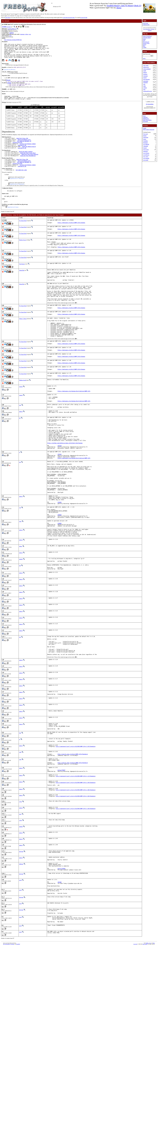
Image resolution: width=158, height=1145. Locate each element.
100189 (59, 882)
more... (144, 58)
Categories (145, 117)
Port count (145, 134)
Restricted (145, 142)
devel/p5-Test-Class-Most (28, 153)
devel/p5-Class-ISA (22, 138)
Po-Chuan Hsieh (22, 220)
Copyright (135, 944)
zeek (144, 84)
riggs (20, 521)
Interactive (145, 151)
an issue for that (83, 17)
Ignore (144, 139)
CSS (150, 943)
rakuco (20, 546)
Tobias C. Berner (23, 318)
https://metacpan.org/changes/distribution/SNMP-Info (74, 391)
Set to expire (146, 149)
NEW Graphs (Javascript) (148, 129)
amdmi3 (21, 559)
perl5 (10, 35)
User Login (145, 23)
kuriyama (21, 851)
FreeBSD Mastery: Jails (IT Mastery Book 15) (124, 5)
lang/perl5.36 (22, 145)
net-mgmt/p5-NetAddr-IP (24, 141)
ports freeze (7, 17)
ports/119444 (61, 868)
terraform (145, 74)
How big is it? (146, 41)
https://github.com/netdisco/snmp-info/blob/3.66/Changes (65, 443)
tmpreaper (22, 34)
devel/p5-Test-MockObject (28, 155)
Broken (144, 135)
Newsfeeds (145, 121)
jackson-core (146, 67)
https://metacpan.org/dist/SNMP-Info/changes (71, 222)
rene (20, 405)
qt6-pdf (144, 77)
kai (19, 418)
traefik (144, 70)
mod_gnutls (145, 65)
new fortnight (146, 158)
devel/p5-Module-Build (29, 146)
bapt (20, 733)
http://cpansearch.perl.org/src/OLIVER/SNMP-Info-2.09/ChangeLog (75, 782)
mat (20, 462)
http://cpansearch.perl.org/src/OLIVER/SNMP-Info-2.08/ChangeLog (75, 790)
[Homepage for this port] (3, 61)
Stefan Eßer (21, 270)
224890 (59, 523)
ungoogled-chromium (145, 81)
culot (20, 752)
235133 (59, 454)
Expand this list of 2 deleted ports (17, 184)
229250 (59, 502)
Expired (145, 148)
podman (145, 87)
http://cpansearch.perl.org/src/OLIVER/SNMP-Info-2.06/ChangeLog (75, 796)
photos (118, 8)
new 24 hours (146, 153)
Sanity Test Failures (147, 120)
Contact (144, 47)
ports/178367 (61, 770)
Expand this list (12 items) (12, 207)
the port (8, 80)
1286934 (11, 33)
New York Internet (146, 29)
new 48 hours (146, 154)
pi (19, 452)
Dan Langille (145, 944)
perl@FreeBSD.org (12, 28)
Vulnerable (145, 146)
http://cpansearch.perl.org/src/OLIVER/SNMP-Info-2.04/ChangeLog (75, 808)
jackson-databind (147, 69)
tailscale (145, 72)
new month (145, 160)
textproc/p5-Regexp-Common (28, 143)
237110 (59, 445)
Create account (146, 24)
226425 (59, 514)
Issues (144, 39)
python (26, 34)
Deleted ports (146, 118)
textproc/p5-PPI (17, 142)
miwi (20, 814)
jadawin (21, 411)
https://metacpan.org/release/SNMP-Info (13, 39)
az (19, 739)
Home (144, 116)
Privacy (144, 44)
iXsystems (152, 29)
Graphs (144, 128)
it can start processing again (69, 17)
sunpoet (21, 386)
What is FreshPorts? (147, 36)
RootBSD (150, 30)
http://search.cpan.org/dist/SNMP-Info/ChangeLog (73, 754)
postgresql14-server (147, 91)
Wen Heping (22, 264)
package (9, 82)
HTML (147, 943)
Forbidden (145, 141)
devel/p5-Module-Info (24, 139)
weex (30, 34)
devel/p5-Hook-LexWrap (25, 151)
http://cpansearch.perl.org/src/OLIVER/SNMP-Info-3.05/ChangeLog (75, 746)
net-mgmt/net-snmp (21, 170)
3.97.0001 (4, 26)
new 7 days (145, 156)
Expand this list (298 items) (9, 69)
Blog (144, 46)
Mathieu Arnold (22, 380)
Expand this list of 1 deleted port (17, 178)
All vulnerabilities (150, 104)
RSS (154, 943)
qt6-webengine (146, 79)
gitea (144, 89)
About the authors (147, 37)
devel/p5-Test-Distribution (30, 154)
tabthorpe (21, 864)
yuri (20, 507)
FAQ (144, 40)
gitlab (144, 86)
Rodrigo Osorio (22, 240)
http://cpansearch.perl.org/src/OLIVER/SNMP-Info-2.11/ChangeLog (75, 776)
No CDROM (146, 144)
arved (20, 880)
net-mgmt (9, 26)
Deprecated (145, 137)
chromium (145, 76)
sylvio (20, 801)
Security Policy (146, 43)
